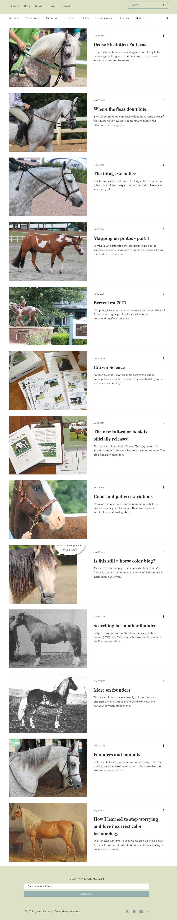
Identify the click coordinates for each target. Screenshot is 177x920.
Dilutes (84, 18)
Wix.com (75, 911)
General (69, 18)
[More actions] (164, 35)
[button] (167, 18)
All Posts (14, 18)
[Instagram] (148, 911)
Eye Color (52, 18)
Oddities (124, 18)
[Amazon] (127, 911)
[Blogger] (134, 911)
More (139, 18)
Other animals (103, 18)
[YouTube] (141, 911)
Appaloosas (32, 18)
